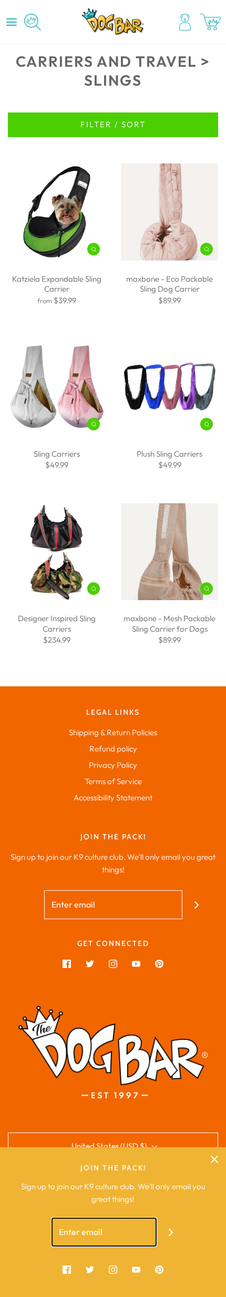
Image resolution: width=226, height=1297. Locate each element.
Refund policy (113, 749)
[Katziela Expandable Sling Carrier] (56, 212)
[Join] (196, 904)
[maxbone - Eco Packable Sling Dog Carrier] (169, 212)
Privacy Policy (113, 765)
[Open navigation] (11, 22)
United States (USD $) (110, 1146)
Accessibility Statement (113, 797)
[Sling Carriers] (56, 387)
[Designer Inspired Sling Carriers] (56, 551)
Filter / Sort (113, 124)
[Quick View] (93, 248)
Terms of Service (113, 781)
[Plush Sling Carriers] (169, 387)
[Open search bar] (32, 22)
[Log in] (185, 22)
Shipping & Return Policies (113, 732)
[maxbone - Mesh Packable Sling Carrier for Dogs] (169, 551)
